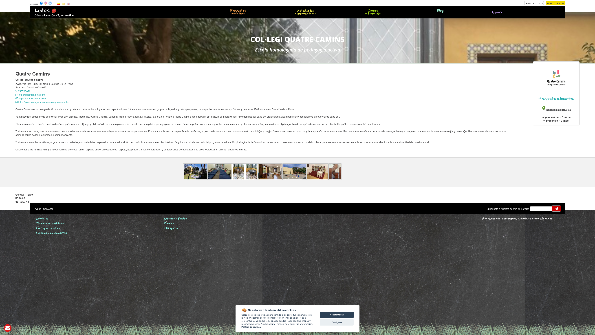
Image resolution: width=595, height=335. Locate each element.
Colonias (51, 233)
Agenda (497, 12)
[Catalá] (63, 3)
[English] (68, 3)
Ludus (42, 10)
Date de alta (556, 3)
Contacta (48, 208)
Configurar (337, 322)
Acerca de (42, 219)
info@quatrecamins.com (31, 94)
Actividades (305, 12)
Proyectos (238, 12)
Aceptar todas (337, 315)
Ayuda (38, 208)
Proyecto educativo (556, 98)
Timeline (169, 223)
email (534, 208)
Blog (440, 10)
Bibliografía (171, 228)
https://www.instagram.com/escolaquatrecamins (43, 102)
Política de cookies (251, 327)
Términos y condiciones (50, 223)
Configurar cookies (48, 228)
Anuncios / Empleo (175, 219)
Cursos (373, 12)
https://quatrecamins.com (32, 98)
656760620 (24, 91)
